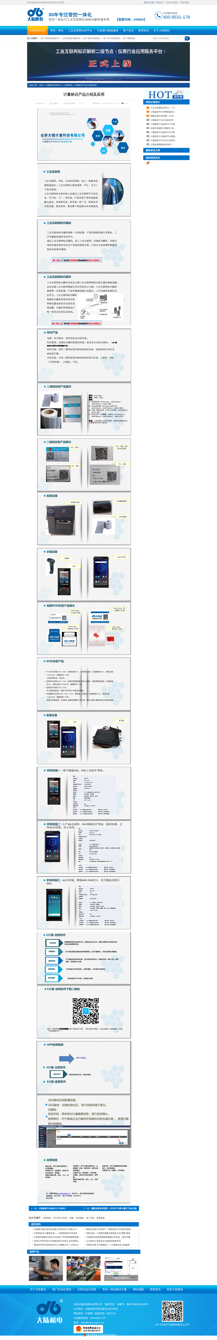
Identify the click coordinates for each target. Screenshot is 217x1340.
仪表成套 (80, 1218)
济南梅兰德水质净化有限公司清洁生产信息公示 (55, 1229)
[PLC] (46, 1268)
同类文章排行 (153, 102)
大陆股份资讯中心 (53, 85)
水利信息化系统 (86, 1289)
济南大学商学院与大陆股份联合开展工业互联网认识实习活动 (61, 1241)
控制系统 (47, 1218)
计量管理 (68, 85)
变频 (72, 1218)
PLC (46, 1278)
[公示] (88, 1332)
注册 (152, 2)
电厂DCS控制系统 (111, 38)
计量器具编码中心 (121, 1278)
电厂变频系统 (129, 38)
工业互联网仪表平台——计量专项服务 (168, 108)
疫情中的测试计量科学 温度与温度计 (167, 128)
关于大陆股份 (38, 1289)
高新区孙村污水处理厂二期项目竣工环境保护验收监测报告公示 (114, 1229)
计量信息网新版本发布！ (162, 144)
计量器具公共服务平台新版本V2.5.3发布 (169, 136)
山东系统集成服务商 (71, 38)
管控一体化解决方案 (114, 1289)
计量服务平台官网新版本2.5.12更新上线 (169, 112)
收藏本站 (160, 2)
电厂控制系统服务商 (50, 38)
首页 (41, 85)
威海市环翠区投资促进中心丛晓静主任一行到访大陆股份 (59, 1245)
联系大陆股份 (172, 2)
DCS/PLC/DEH (60, 1218)
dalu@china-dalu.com (92, 1322)
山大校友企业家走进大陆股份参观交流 (103, 1241)
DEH (83, 1278)
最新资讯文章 (153, 150)
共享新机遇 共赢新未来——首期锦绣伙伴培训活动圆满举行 (60, 1233)
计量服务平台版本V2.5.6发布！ (165, 132)
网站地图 (185, 2)
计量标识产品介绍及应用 (85, 85)
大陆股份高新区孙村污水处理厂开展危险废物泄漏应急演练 (60, 1237)
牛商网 (89, 1313)
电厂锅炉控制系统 (92, 38)
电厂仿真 (90, 1218)
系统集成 (100, 1218)
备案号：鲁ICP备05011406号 (132, 1304)
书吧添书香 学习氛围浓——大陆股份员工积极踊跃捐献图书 (113, 1245)
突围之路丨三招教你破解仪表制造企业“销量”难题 (108, 1233)
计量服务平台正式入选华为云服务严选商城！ (171, 140)
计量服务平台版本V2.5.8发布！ (53, 1208)
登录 (146, 2)
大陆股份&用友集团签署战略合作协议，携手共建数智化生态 (113, 1237)
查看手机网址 (69, 103)
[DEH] (83, 1268)
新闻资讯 (155, 1289)
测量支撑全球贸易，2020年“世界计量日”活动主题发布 (175, 116)
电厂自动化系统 (61, 1289)
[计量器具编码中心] (121, 1268)
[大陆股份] (35, 20)
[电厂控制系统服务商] (108, 61)
